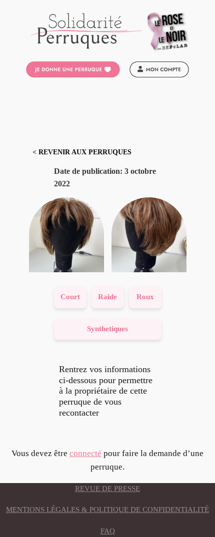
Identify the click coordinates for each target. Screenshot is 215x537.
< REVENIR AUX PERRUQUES (82, 152)
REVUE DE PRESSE (107, 489)
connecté (86, 453)
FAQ (107, 531)
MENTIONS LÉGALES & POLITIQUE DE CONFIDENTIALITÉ (107, 510)
